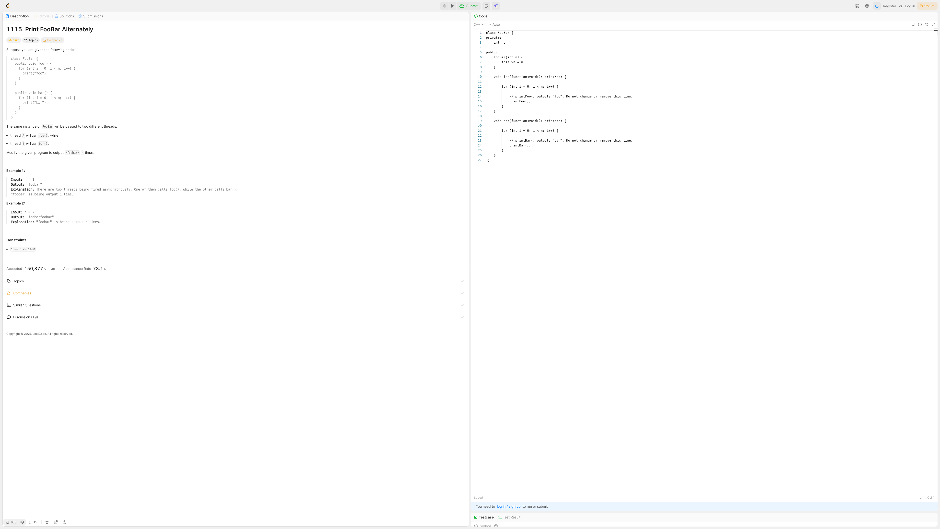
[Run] (452, 6)
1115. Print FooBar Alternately (49, 29)
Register (889, 6)
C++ (476, 24)
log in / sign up (509, 506)
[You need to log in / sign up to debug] (444, 6)
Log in (910, 6)
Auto (496, 24)
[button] (486, 6)
